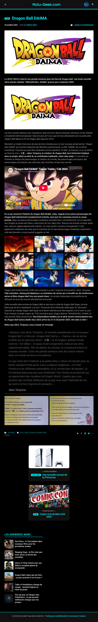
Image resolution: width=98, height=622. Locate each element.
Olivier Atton (32, 25)
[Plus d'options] (92, 433)
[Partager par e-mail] (88, 433)
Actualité (11, 432)
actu (22, 432)
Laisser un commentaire (84, 25)
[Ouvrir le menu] (5, 4)
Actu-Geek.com (46, 4)
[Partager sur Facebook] (81, 433)
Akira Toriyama (30, 432)
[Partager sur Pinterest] (85, 433)
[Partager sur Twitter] (77, 433)
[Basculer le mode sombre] (86, 4)
